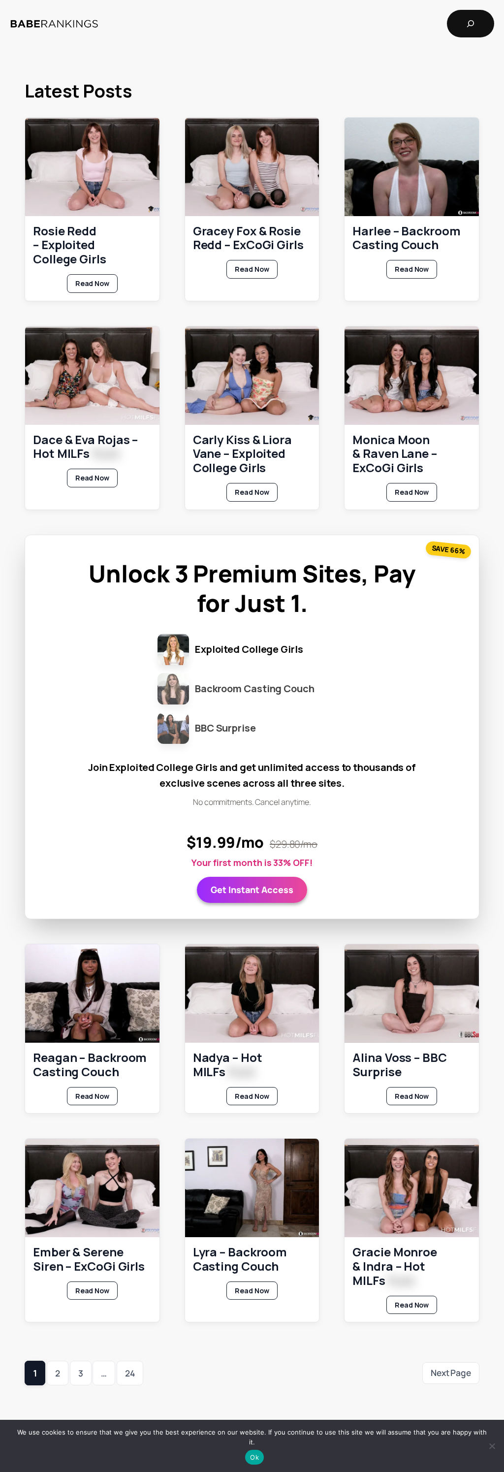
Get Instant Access (252, 890)
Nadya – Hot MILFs (227, 1065)
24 (130, 1373)
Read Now (96, 285)
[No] (492, 1446)
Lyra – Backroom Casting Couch (240, 1259)
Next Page (451, 1372)
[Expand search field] (470, 23)
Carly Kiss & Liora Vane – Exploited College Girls (242, 454)
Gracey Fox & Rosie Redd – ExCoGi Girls (248, 238)
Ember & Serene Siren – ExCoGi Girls (89, 1259)
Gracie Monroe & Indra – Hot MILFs (394, 1266)
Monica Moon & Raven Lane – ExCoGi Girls (394, 454)
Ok (254, 1457)
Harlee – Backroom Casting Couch (406, 238)
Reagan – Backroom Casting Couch (90, 1065)
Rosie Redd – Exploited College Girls (69, 245)
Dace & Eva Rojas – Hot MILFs (85, 447)
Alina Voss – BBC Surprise (399, 1065)
